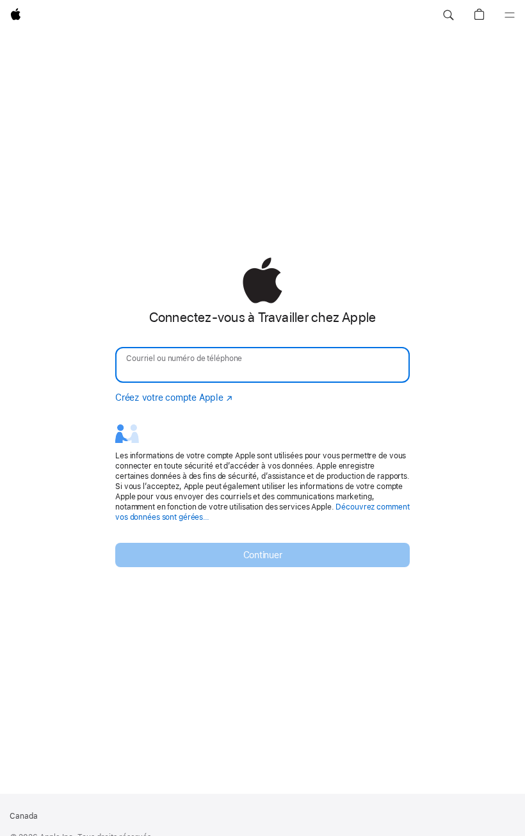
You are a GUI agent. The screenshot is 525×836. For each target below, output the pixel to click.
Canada (24, 816)
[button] (448, 15)
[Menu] (509, 15)
